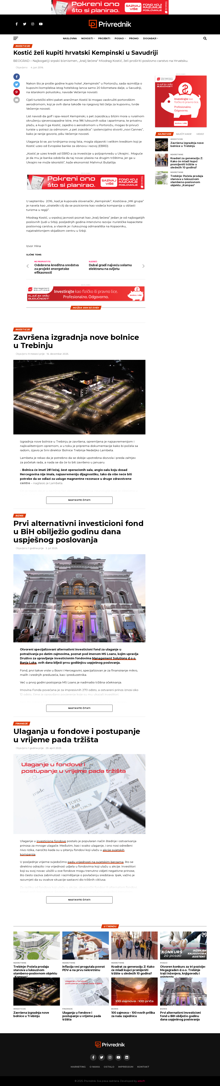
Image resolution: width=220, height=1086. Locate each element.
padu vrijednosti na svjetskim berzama (96, 862)
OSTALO (109, 1066)
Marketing (78, 1066)
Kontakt (143, 1066)
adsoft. (141, 1081)
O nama (95, 1066)
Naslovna (70, 38)
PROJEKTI (104, 38)
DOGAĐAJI (149, 38)
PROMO (134, 38)
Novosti (87, 38)
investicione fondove (51, 841)
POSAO (119, 38)
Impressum (125, 1066)
